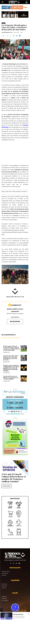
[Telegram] (20, 35)
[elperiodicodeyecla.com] (15, 291)
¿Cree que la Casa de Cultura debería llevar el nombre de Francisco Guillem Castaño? (14, 478)
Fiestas (3, 23)
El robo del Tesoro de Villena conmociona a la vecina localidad (10, 378)
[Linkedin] (17, 35)
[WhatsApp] (14, 35)
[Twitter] (11, 35)
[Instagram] (16, 563)
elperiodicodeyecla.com (7, 32)
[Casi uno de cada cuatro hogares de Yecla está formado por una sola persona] (24, 358)
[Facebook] (7, 35)
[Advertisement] (15, 154)
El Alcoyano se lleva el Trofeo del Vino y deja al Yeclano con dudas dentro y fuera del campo (11, 348)
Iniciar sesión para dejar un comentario (11, 337)
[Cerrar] (28, 614)
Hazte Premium (15, 317)
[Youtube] (19, 563)
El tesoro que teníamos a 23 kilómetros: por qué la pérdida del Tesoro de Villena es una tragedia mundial (11, 368)
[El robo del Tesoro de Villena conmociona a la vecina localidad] (24, 378)
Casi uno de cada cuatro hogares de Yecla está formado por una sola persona (10, 358)
